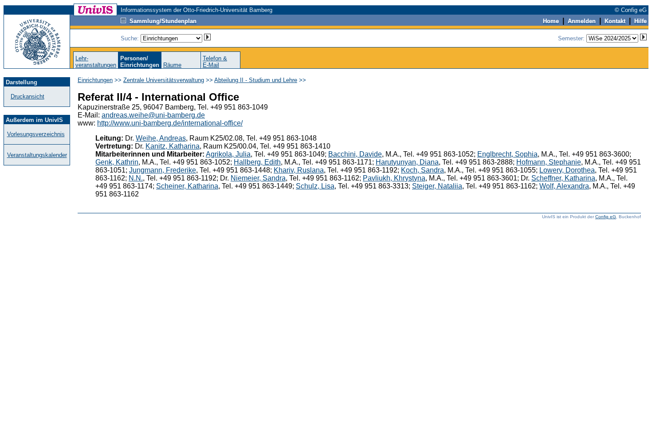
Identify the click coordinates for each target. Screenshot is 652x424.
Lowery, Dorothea (567, 170)
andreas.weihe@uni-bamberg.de (153, 115)
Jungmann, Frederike (162, 170)
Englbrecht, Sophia (507, 154)
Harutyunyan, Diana (407, 162)
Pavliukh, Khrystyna (394, 178)
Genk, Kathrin (116, 162)
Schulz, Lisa (315, 186)
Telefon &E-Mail (215, 61)
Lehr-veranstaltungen (95, 61)
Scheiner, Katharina (187, 186)
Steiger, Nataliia (437, 186)
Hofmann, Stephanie (548, 162)
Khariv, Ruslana (299, 170)
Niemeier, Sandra (258, 178)
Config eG (605, 216)
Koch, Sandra (422, 170)
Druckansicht (27, 96)
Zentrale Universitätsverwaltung (163, 80)
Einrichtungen (95, 80)
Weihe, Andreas (161, 138)
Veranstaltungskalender (37, 155)
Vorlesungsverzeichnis (36, 134)
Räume (172, 65)
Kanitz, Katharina (172, 146)
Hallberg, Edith (257, 162)
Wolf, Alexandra (564, 186)
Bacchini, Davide (355, 154)
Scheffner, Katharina (563, 178)
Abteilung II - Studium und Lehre (255, 80)
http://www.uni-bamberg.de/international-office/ (170, 123)
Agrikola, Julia (228, 154)
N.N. (136, 178)
